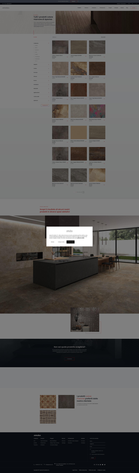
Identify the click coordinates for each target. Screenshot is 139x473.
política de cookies (80, 237)
